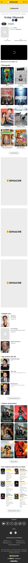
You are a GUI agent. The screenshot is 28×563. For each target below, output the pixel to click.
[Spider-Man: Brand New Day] (16, 471)
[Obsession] (16, 484)
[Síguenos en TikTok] (20, 523)
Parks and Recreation (7, 147)
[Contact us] (24, 523)
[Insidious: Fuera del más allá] (3, 496)
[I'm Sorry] (20, 75)
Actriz (15, 27)
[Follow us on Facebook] (8, 523)
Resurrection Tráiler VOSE (20, 421)
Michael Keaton (14, 383)
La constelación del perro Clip (7, 421)
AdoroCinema (19, 542)
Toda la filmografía (14, 153)
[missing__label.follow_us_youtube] (4, 523)
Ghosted (21, 105)
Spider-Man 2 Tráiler (21, 456)
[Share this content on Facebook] (13, 20)
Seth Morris (13, 316)
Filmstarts (18, 540)
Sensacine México (12, 544)
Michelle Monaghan (15, 359)
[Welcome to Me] (20, 117)
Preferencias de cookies (14, 552)
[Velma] (7, 75)
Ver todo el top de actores (14, 398)
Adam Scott (13, 371)
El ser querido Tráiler (7, 439)
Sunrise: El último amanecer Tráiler (7, 456)
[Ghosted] (20, 96)
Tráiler (7, 479)
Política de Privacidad (8, 551)
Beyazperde (6, 542)
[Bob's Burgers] (20, 137)
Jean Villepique (14, 328)
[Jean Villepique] (5, 334)
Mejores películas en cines (14, 510)
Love (7, 105)
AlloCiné (6, 540)
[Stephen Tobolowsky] (5, 347)
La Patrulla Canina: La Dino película (23, 495)
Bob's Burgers (20, 147)
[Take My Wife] (7, 117)
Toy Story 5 (8, 481)
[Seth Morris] (5, 321)
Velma (7, 85)
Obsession (22, 481)
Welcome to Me (21, 126)
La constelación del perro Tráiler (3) (21, 439)
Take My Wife (7, 126)
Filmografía (5, 65)
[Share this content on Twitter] (16, 20)
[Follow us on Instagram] (16, 523)
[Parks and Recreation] (7, 137)
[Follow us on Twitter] (12, 523)
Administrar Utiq (17, 551)
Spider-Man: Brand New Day (23, 470)
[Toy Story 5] (3, 484)
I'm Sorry (21, 85)
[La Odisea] (3, 471)
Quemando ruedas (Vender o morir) (18, 330)
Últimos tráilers (14, 461)
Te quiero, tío (13, 319)
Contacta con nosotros (15, 549)
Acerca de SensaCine (5, 549)
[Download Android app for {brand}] (16, 532)
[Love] (7, 96)
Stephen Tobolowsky (15, 341)
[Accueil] (13, 2)
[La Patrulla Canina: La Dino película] (16, 496)
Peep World (13, 343)
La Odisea (8, 469)
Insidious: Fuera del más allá (9, 495)
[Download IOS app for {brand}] (12, 532)
